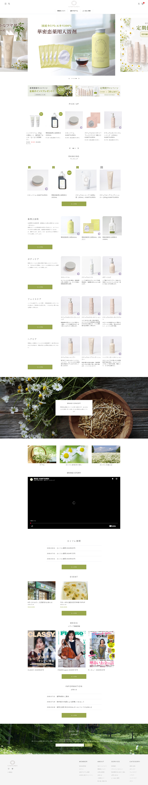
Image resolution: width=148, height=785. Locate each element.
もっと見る (74, 203)
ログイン (81, 769)
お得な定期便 (101, 772)
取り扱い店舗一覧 (102, 781)
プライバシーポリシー (117, 769)
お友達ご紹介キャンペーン (86, 775)
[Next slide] (79, 78)
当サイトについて (102, 766)
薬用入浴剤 (132, 766)
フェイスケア (133, 772)
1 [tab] (73, 148)
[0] (142, 4)
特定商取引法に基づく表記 (118, 772)
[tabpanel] (35, 126)
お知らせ (100, 775)
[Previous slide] (69, 78)
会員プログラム (74, 11)
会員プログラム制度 (84, 772)
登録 (88, 745)
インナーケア (133, 778)
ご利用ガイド (101, 778)
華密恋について (61, 11)
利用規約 (113, 766)
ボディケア (132, 769)
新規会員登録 (82, 766)
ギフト (131, 781)
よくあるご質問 (87, 11)
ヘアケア (132, 775)
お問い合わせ (114, 775)
